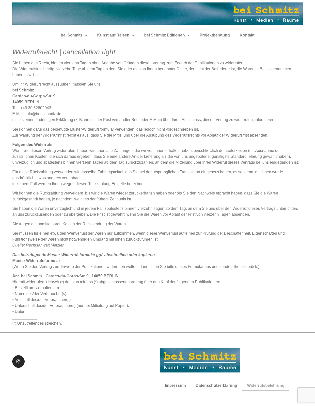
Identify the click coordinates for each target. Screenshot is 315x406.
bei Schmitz (71, 35)
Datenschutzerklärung (216, 385)
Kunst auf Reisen (113, 35)
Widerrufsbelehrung (265, 385)
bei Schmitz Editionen (164, 35)
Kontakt (247, 35)
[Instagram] (18, 361)
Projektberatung (215, 35)
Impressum (175, 385)
